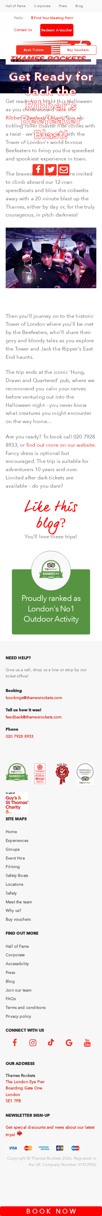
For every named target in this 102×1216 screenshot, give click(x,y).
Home (11, 831)
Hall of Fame (16, 6)
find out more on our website (60, 445)
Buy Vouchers (78, 49)
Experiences (18, 72)
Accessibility (17, 963)
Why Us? (22, 91)
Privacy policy (18, 1016)
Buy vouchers (18, 919)
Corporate (42, 6)
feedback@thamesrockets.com (34, 717)
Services (71, 72)
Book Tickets (34, 49)
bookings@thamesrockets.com (34, 697)
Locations (24, 81)
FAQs (18, 18)
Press (63, 6)
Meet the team (19, 902)
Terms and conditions (26, 1007)
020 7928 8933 (19, 736)
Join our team (18, 990)
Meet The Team (78, 81)
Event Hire (15, 858)
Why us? (13, 910)
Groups (46, 72)
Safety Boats (17, 875)
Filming (13, 866)
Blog (79, 6)
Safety (48, 81)
